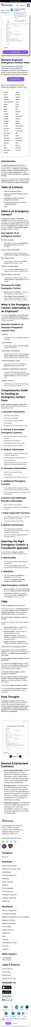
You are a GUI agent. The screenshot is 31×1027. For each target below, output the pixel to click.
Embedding (5, 878)
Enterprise (5, 885)
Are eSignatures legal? (9, 914)
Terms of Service (7, 969)
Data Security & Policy (9, 978)
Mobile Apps (6, 901)
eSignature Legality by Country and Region (15, 917)
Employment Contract (11, 803)
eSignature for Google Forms (11, 869)
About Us (5, 857)
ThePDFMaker (6, 872)
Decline (15, 1023)
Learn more (8, 1020)
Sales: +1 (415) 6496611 (15, 1)
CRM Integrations (7, 891)
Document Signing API (9, 875)
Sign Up (22, 5)
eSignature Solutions (8, 920)
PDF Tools (5, 946)
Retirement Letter (10, 785)
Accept (8, 1023)
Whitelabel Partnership (9, 898)
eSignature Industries (9, 923)
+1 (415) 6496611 (6, 958)
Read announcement (20, 20)
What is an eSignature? (9, 910)
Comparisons (6, 933)
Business (8, 10)
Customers (5, 939)
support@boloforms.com (14, 838)
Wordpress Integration (9, 895)
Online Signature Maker (9, 943)
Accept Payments (7, 882)
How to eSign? (6, 926)
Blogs (4, 936)
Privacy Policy (6, 972)
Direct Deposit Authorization (13, 770)
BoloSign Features (8, 930)
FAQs (5, 206)
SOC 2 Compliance (7, 888)
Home (3, 10)
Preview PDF (15, 52)
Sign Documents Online (9, 866)
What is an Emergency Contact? (13, 191)
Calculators (5, 949)
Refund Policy (6, 975)
